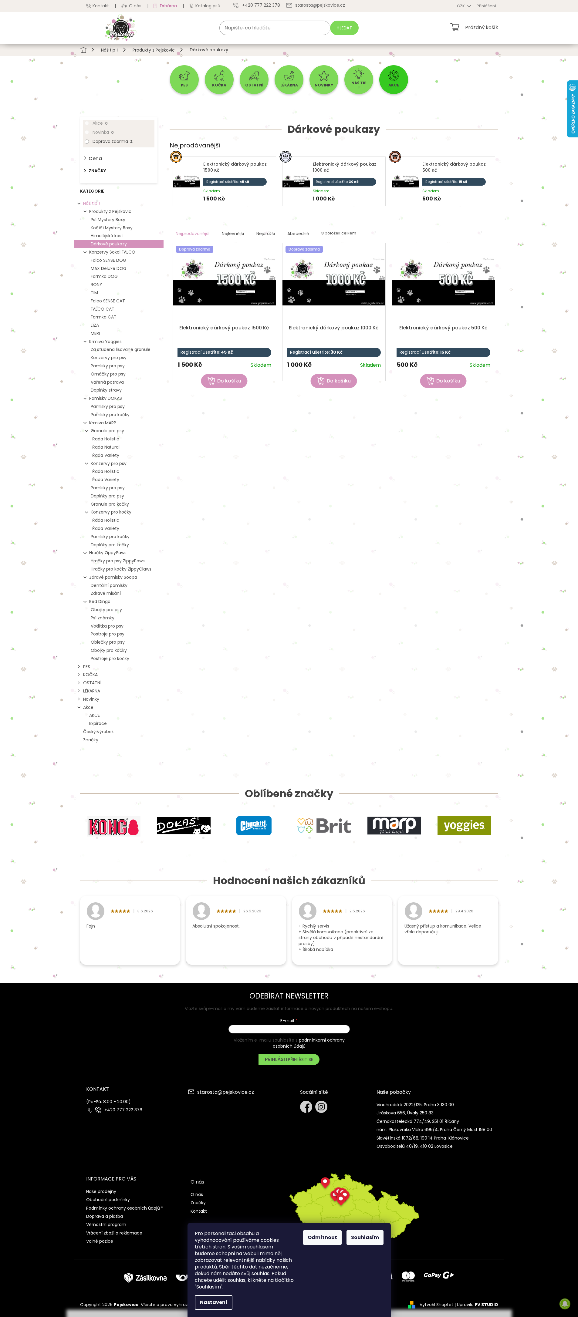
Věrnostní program (106, 1224)
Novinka (103, 132)
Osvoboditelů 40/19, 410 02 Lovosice (415, 1146)
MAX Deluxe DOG (109, 268)
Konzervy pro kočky (111, 512)
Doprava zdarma (113, 141)
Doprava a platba (104, 1216)
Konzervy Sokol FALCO (112, 252)
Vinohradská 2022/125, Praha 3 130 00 (415, 1105)
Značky (90, 740)
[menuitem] (184, 79)
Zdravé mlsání (106, 593)
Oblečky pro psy (108, 642)
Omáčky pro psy (108, 374)
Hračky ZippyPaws (108, 553)
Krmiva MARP (102, 423)
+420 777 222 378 (123, 1110)
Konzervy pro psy (109, 358)
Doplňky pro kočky (110, 545)
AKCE (94, 715)
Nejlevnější (233, 234)
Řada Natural (106, 447)
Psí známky (102, 618)
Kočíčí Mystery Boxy (112, 228)
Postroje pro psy (107, 634)
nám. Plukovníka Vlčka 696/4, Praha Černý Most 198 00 (434, 1130)
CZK (461, 6)
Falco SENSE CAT (108, 301)
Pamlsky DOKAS (105, 398)
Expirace (98, 723)
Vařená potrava (107, 382)
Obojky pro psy (106, 610)
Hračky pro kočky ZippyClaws (121, 569)
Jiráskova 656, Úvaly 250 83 (405, 1113)
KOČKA (90, 675)
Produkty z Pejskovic (110, 211)
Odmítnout (322, 1237)
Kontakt (101, 6)
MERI (95, 333)
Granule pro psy (107, 431)
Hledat (344, 28)
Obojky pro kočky (109, 650)
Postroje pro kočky (110, 658)
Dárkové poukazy (109, 244)
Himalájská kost (107, 236)
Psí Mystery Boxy (108, 220)
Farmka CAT (104, 317)
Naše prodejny (101, 1191)
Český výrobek (98, 732)
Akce (100, 123)
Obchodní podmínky (108, 1200)
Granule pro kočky (110, 504)
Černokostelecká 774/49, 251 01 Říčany (418, 1121)
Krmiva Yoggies (105, 342)
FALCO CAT (102, 309)
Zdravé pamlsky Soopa (113, 577)
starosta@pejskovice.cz (225, 1093)
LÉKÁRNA (91, 691)
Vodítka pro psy (107, 626)
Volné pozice (99, 1241)
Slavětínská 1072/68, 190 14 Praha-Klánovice (423, 1138)
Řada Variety (105, 455)
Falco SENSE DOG (108, 260)
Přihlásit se (300, 1059)
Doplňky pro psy (107, 496)
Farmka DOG (104, 276)
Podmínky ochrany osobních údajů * (124, 1208)
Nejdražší (265, 234)
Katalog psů (207, 6)
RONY (96, 284)
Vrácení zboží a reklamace (114, 1233)
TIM (94, 293)
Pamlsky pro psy (108, 366)
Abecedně (298, 234)
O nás (135, 6)
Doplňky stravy (106, 390)
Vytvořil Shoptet (436, 1305)
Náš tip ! (91, 203)
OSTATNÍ (92, 683)
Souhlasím (365, 1237)
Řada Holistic (105, 439)
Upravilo (477, 1305)
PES (86, 667)
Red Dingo (99, 601)
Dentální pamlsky (109, 585)
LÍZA (95, 325)
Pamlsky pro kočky (110, 415)
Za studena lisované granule (120, 349)
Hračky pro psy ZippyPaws (118, 561)
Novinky (91, 699)
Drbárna (168, 6)
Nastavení (213, 1302)
